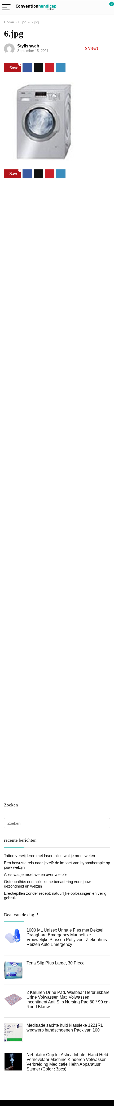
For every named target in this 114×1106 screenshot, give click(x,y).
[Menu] (6, 8)
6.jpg (22, 22)
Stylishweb (28, 46)
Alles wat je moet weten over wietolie (35, 874)
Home (9, 22)
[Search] (86, 8)
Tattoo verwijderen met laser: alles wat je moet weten (49, 855)
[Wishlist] (97, 7)
